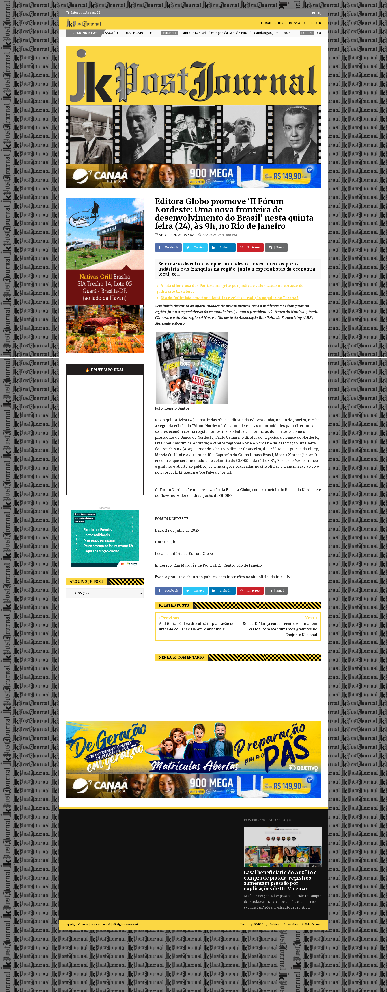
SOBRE (279, 23)
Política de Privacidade (284, 924)
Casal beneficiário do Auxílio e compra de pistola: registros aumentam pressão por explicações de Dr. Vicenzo (280, 880)
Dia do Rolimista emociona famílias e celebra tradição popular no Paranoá (230, 298)
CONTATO (297, 23)
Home (244, 924)
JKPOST (220, 33)
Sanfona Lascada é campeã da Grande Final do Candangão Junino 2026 (149, 33)
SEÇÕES (314, 23)
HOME (266, 23)
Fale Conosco (313, 924)
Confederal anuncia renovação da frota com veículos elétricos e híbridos (285, 33)
